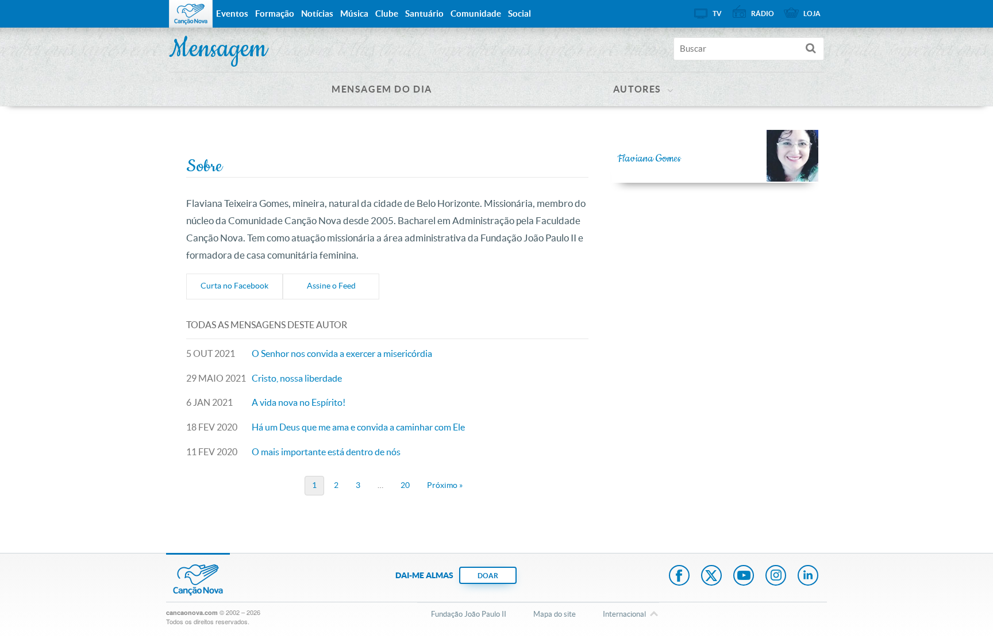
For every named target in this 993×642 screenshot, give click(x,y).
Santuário (424, 13)
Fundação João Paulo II (468, 614)
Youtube (743, 576)
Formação (274, 13)
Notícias (317, 13)
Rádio (762, 13)
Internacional (624, 614)
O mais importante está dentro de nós (326, 452)
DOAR (488, 575)
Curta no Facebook (234, 285)
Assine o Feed (331, 285)
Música (354, 13)
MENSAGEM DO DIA (382, 89)
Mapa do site (554, 614)
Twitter (711, 576)
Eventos (232, 13)
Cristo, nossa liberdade (297, 378)
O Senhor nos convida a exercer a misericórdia (342, 353)
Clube (386, 13)
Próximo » (445, 485)
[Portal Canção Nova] (191, 14)
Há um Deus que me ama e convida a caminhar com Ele (358, 427)
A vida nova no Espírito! (298, 402)
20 (405, 485)
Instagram (776, 576)
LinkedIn (808, 576)
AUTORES (637, 89)
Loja (812, 13)
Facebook (679, 576)
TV (717, 13)
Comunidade (476, 13)
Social (519, 13)
